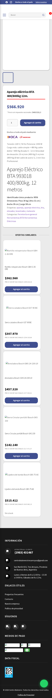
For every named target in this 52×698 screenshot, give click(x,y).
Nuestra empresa (12, 603)
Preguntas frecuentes (14, 594)
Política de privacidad (14, 608)
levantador (20, 211)
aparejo (20, 207)
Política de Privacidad (26, 695)
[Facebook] (6, 2)
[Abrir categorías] (4, 15)
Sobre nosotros (41, 2)
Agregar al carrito (32, 122)
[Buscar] (43, 15)
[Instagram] (11, 2)
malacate (30, 211)
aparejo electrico (32, 207)
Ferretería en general (27, 214)
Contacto (9, 599)
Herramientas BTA (15, 217)
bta (42, 207)
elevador (11, 211)
